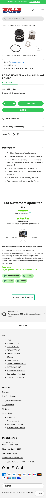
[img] (23, 210)
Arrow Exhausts (13, 421)
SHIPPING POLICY (13, 343)
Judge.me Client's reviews (12, 400)
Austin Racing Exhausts (16, 428)
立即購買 (23, 110)
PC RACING (6, 56)
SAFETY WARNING (14, 367)
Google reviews (8, 405)
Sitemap (10, 357)
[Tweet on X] (9, 134)
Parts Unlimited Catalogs (16, 364)
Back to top (23, 325)
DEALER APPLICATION (15, 377)
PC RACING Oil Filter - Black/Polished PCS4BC (21, 26)
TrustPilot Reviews (9, 396)
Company (6, 392)
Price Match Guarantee (16, 370)
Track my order (13, 360)
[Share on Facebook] (14, 134)
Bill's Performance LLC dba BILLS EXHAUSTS (20, 493)
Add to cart (31, 103)
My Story (5, 409)
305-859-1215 (29, 462)
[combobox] (23, 18)
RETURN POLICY (13, 347)
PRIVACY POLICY (13, 350)
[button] (38, 10)
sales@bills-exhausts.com (12, 457)
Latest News (7, 413)
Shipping (5, 93)
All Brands (11, 417)
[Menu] (42, 10)
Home (4, 26)
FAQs (9, 340)
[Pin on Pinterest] (18, 134)
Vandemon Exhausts (15, 424)
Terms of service (13, 353)
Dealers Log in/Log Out (16, 374)
